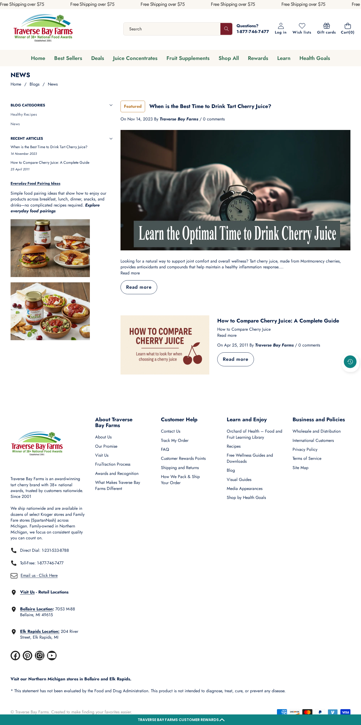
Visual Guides (239, 479)
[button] (180, 719)
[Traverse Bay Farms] (43, 29)
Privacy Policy (305, 449)
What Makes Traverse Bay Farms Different (117, 485)
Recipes (233, 446)
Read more (130, 273)
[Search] (226, 29)
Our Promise (106, 446)
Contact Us (170, 431)
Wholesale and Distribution (317, 431)
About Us (103, 437)
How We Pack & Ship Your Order (180, 479)
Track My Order (174, 440)
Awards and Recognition (116, 473)
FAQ (165, 449)
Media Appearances (244, 488)
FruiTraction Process (112, 464)
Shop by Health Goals (246, 497)
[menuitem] (62, 114)
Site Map (300, 468)
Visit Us (101, 455)
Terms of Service (307, 458)
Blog (231, 470)
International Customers (313, 440)
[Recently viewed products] (350, 361)
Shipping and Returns (180, 468)
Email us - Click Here (39, 575)
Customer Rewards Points (183, 458)
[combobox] (178, 29)
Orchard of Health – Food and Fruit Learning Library (254, 434)
